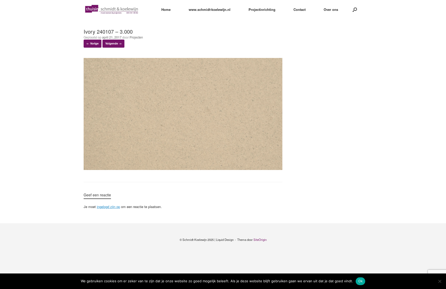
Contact (299, 9)
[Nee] (439, 281)
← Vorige (92, 43)
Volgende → (113, 43)
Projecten (136, 37)
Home (166, 9)
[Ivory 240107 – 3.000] (183, 168)
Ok (360, 281)
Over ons (331, 9)
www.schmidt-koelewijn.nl (209, 9)
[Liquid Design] (111, 9)
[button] (354, 9)
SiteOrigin (260, 240)
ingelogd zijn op (108, 206)
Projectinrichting (262, 9)
